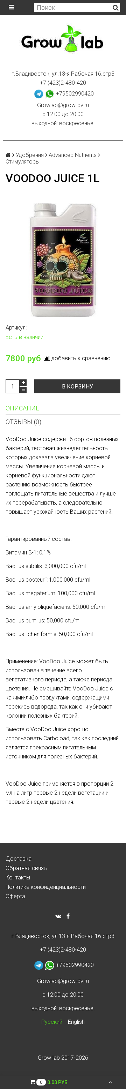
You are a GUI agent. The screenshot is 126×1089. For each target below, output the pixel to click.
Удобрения (30, 155)
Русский (51, 1022)
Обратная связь (26, 868)
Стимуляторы (23, 161)
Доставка (18, 858)
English (76, 1022)
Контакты (18, 877)
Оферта (15, 896)
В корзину (77, 386)
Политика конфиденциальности (46, 887)
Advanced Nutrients (73, 155)
